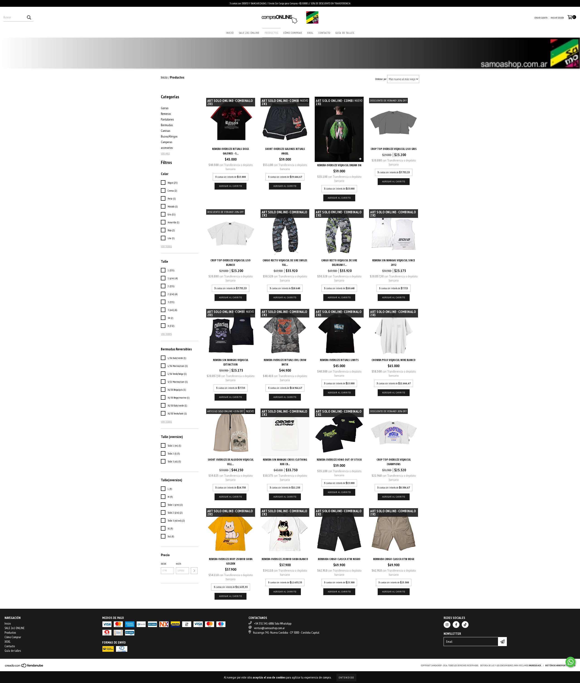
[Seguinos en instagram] (447, 624)
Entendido (346, 677)
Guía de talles (345, 32)
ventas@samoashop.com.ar (269, 628)
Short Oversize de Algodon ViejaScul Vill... (231, 462)
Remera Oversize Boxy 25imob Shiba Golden (230, 561)
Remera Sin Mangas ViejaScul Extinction (230, 362)
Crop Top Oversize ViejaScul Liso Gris (394, 149)
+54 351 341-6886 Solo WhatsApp (272, 623)
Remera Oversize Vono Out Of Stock (339, 460)
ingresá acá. (535, 665)
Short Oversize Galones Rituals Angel (285, 151)
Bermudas (167, 125)
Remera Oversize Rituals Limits (339, 360)
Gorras (164, 108)
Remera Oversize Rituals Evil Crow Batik (285, 362)
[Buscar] (28, 17)
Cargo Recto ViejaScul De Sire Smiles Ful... (285, 262)
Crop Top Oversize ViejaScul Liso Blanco (230, 262)
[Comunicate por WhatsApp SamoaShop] (570, 662)
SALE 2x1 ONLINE (249, 32)
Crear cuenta (541, 17)
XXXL (310, 32)
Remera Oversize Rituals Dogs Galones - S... (230, 151)
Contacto (324, 32)
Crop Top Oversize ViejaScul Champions (394, 462)
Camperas (166, 142)
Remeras (166, 114)
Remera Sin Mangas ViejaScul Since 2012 (393, 262)
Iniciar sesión (557, 17)
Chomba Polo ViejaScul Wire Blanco (394, 360)
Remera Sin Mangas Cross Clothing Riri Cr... (285, 462)
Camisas (165, 131)
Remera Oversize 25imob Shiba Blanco (285, 559)
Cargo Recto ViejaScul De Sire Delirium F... (339, 262)
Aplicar (194, 570)
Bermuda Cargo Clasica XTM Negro (339, 559)
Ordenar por (381, 79)
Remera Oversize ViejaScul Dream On (339, 165)
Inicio (230, 32)
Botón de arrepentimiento (560, 665)
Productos (271, 32)
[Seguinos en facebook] (456, 624)
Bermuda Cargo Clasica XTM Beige (393, 559)
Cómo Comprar (292, 32)
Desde (163, 563)
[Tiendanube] (24, 667)
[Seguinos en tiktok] (465, 624)
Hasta (178, 563)
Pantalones (167, 119)
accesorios (167, 148)
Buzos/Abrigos (169, 136)
